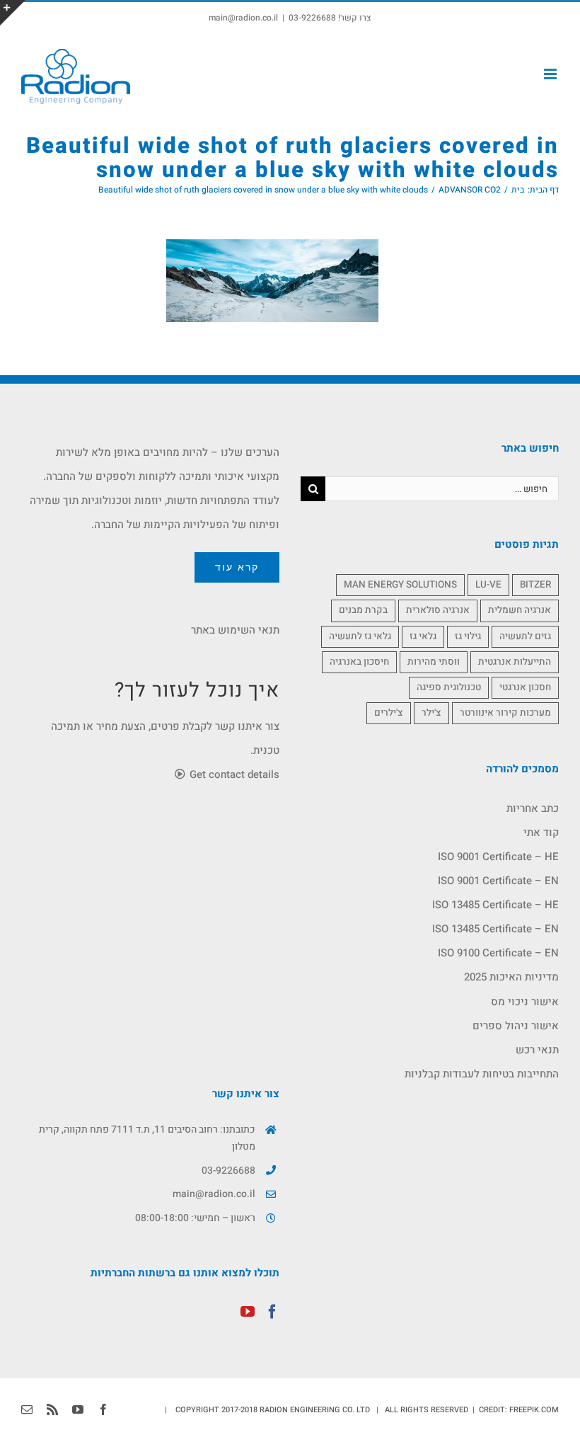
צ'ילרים (388, 713)
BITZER (535, 585)
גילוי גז (468, 636)
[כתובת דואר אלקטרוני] (27, 1409)
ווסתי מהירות (433, 662)
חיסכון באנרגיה (359, 662)
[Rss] (52, 1409)
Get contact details (233, 774)
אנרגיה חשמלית (519, 610)
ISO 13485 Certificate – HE (495, 904)
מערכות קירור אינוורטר (505, 713)
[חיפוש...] (442, 488)
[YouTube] (247, 1312)
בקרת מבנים (363, 610)
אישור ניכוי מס (525, 1001)
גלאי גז (423, 636)
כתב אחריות (532, 808)
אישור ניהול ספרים (515, 1026)
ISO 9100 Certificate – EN (498, 953)
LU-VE (488, 585)
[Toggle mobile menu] (551, 74)
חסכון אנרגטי (525, 687)
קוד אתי (541, 832)
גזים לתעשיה (525, 636)
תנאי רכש (537, 1050)
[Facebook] (272, 1312)
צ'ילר (431, 713)
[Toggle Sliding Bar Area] (12, 12)
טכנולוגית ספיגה (449, 687)
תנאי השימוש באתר (235, 630)
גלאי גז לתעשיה (360, 636)
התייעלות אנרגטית (514, 662)
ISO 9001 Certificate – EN (498, 880)
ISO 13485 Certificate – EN (495, 929)
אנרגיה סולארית (438, 610)
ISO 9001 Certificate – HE (498, 856)
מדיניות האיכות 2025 (511, 977)
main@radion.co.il (243, 17)
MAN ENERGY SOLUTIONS (400, 585)
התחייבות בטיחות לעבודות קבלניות (482, 1074)
